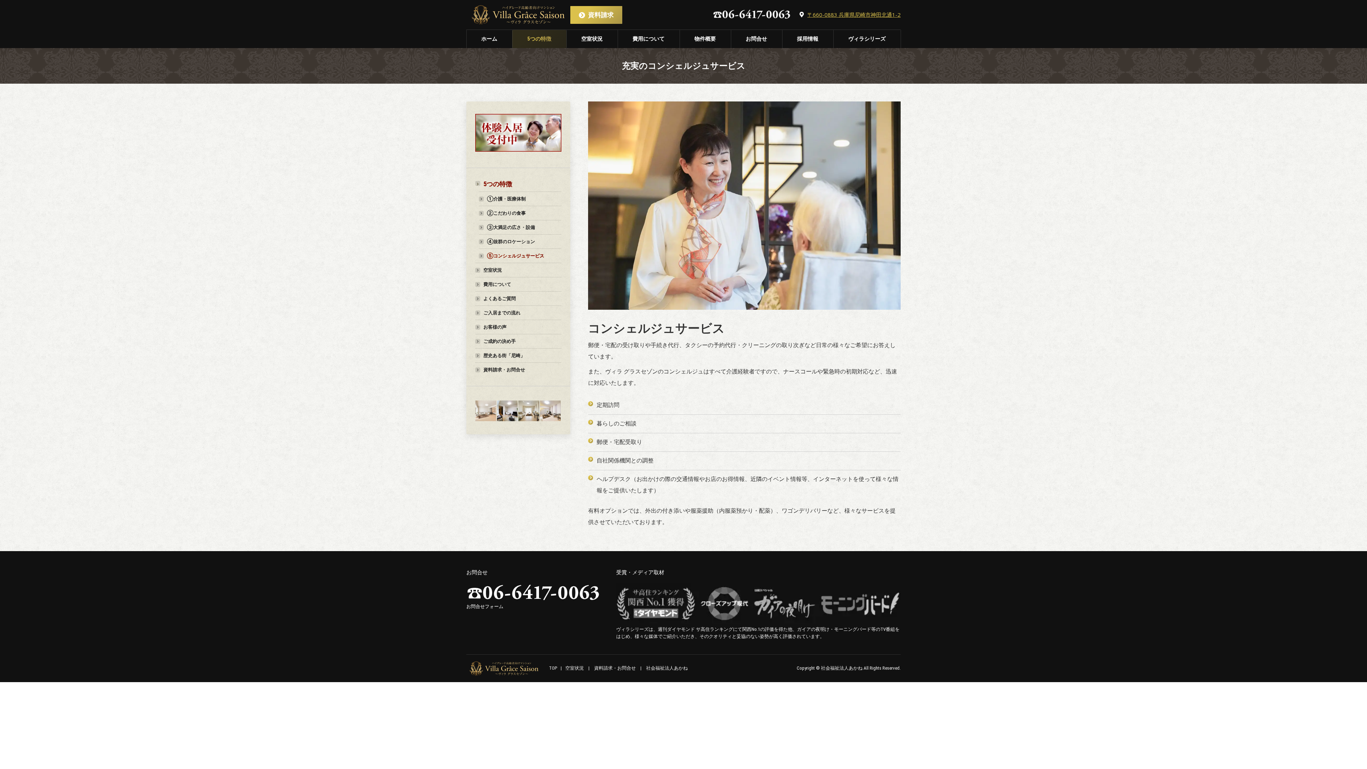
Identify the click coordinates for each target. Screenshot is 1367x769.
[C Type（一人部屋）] (508, 411)
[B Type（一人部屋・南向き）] (529, 411)
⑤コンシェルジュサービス (515, 255)
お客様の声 (495, 327)
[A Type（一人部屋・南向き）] (551, 411)
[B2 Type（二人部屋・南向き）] (486, 411)
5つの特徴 (497, 184)
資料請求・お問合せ (504, 369)
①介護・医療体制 (506, 199)
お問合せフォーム (484, 606)
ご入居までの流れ (501, 312)
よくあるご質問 (499, 298)
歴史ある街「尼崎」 (504, 355)
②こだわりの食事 (506, 213)
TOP (553, 668)
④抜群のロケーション (511, 241)
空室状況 (492, 270)
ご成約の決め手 (499, 341)
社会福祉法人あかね (667, 668)
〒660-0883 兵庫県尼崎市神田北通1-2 (854, 14)
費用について (497, 284)
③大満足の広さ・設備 (511, 227)
